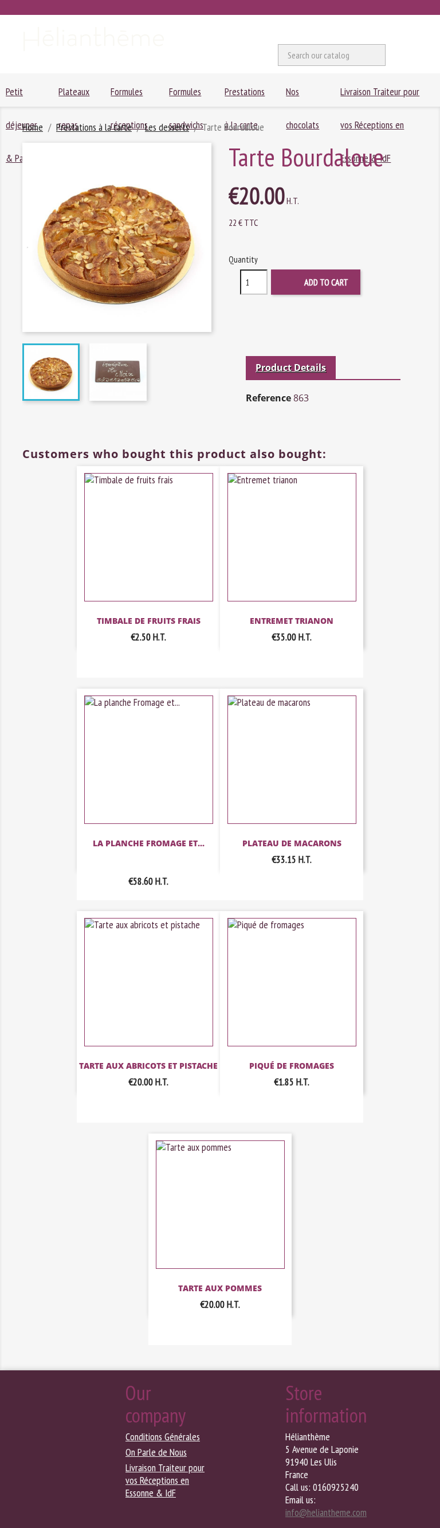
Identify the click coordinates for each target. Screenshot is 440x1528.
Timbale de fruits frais (149, 620)
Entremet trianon (291, 620)
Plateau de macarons (291, 843)
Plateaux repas (73, 96)
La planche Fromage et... (149, 843)
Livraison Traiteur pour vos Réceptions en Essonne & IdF (379, 96)
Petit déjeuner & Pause (21, 96)
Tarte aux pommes (220, 1288)
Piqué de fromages (291, 1065)
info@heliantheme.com (326, 1512)
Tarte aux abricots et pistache (148, 1065)
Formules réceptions (129, 96)
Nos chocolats (302, 96)
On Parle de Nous (156, 1452)
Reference (268, 398)
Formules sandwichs (186, 96)
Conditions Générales (162, 1436)
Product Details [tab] (291, 367)
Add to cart (317, 282)
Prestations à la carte (245, 96)
